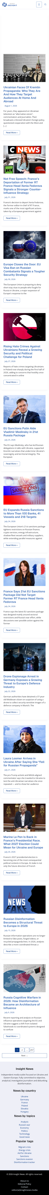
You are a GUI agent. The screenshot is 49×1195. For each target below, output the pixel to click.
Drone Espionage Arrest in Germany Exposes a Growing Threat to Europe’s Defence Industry (22, 682)
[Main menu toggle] (39, 4)
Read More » (11, 133)
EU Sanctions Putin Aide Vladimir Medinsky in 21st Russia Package (20, 432)
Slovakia (24, 1108)
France (24, 1102)
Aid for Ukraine (25, 1153)
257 (31, 1050)
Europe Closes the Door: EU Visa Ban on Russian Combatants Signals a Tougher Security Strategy (24, 270)
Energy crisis (24, 1150)
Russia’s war (24, 1124)
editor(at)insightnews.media (24, 1190)
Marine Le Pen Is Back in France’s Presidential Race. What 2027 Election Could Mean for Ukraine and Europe (23, 842)
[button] (45, 4)
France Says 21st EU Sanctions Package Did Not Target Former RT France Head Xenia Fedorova (24, 597)
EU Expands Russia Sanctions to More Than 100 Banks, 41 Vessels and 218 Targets (23, 513)
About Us (24, 1180)
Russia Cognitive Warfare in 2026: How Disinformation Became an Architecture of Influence (22, 1003)
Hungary (25, 1111)
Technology (24, 1133)
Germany (24, 1099)
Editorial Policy (24, 1184)
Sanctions (24, 1156)
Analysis (24, 1121)
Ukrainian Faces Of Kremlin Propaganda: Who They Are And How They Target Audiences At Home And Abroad (21, 94)
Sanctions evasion (24, 1159)
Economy (24, 1127)
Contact (24, 1187)
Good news (24, 1137)
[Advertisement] (24, 34)
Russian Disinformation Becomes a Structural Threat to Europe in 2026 (22, 922)
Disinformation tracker (24, 1162)
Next (24, 1055)
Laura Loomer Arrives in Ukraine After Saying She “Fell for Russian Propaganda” (23, 762)
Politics (24, 1130)
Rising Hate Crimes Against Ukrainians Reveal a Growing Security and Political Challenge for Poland (22, 352)
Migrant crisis (24, 1147)
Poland (24, 1105)
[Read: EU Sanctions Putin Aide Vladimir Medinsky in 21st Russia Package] (24, 408)
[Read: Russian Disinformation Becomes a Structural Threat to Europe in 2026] (24, 899)
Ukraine (24, 1096)
